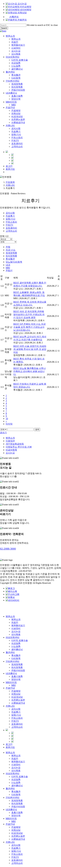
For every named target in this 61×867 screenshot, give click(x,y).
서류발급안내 (18, 703)
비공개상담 (17, 697)
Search (4, 28)
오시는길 (10, 453)
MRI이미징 (11, 682)
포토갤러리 (11, 228)
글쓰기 (3, 432)
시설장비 (15, 628)
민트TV (9, 225)
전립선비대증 (18, 670)
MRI (8, 268)
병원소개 (10, 438)
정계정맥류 (11, 253)
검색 (37, 429)
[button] (8, 548)
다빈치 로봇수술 (19, 640)
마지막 (9, 424)
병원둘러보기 (18, 625)
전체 (8, 247)
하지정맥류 (11, 256)
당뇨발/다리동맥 (14, 262)
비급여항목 (11, 450)
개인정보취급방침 (15, 444)
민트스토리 (11, 222)
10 (7, 418)
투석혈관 (10, 259)
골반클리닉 (17, 649)
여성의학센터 (12, 637)
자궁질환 (15, 643)
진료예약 (15, 691)
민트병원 (10, 182)
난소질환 (15, 646)
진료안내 (10, 688)
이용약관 (10, 441)
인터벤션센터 (12, 661)
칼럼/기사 (10, 219)
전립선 (9, 270)
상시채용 (15, 634)
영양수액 (15, 679)
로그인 (9, 744)
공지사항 (10, 213)
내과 (8, 265)
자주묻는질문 (18, 700)
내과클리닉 (11, 673)
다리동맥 (15, 658)
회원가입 (10, 747)
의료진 (14, 622)
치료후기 (10, 216)
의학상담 (15, 694)
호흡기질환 (17, 676)
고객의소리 (11, 231)
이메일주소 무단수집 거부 (19, 447)
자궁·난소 (10, 250)
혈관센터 (10, 652)
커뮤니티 (10, 185)
